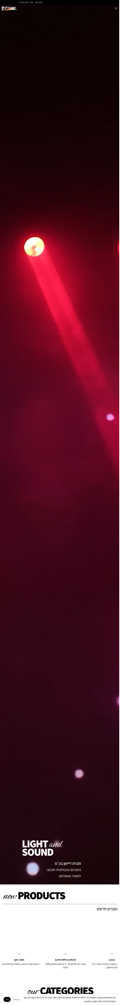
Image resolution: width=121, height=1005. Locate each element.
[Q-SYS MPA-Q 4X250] (60, 935)
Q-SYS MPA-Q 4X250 (59, 959)
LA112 (106, 959)
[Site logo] (10, 8)
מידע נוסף (16, 999)
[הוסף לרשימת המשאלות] (106, 954)
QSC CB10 (13, 959)
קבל (7, 999)
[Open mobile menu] (116, 8)
